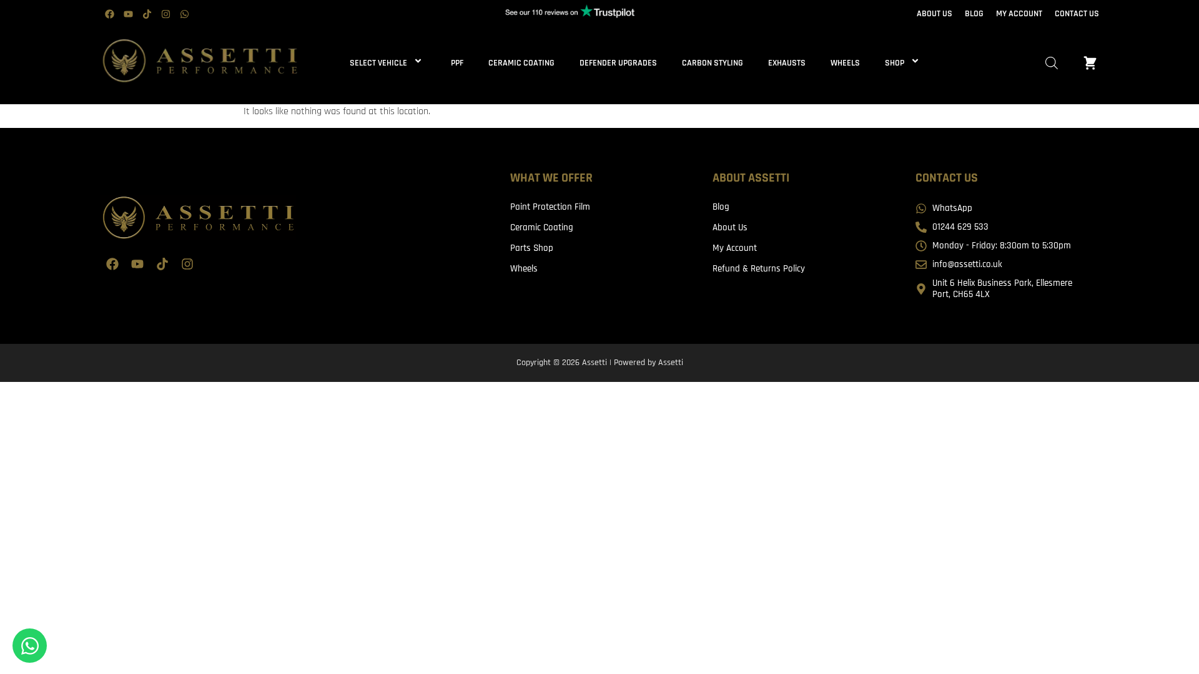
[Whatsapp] (184, 14)
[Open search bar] (1051, 63)
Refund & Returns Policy (759, 269)
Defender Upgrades (618, 63)
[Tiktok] (146, 14)
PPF (457, 63)
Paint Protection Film (550, 207)
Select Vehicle (378, 63)
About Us (730, 227)
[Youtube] (128, 14)
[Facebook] (109, 14)
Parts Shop (531, 248)
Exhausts (787, 63)
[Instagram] (165, 14)
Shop (894, 63)
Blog (721, 207)
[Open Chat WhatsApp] (29, 645)
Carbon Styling (712, 63)
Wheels (845, 63)
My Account (735, 248)
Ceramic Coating (521, 63)
